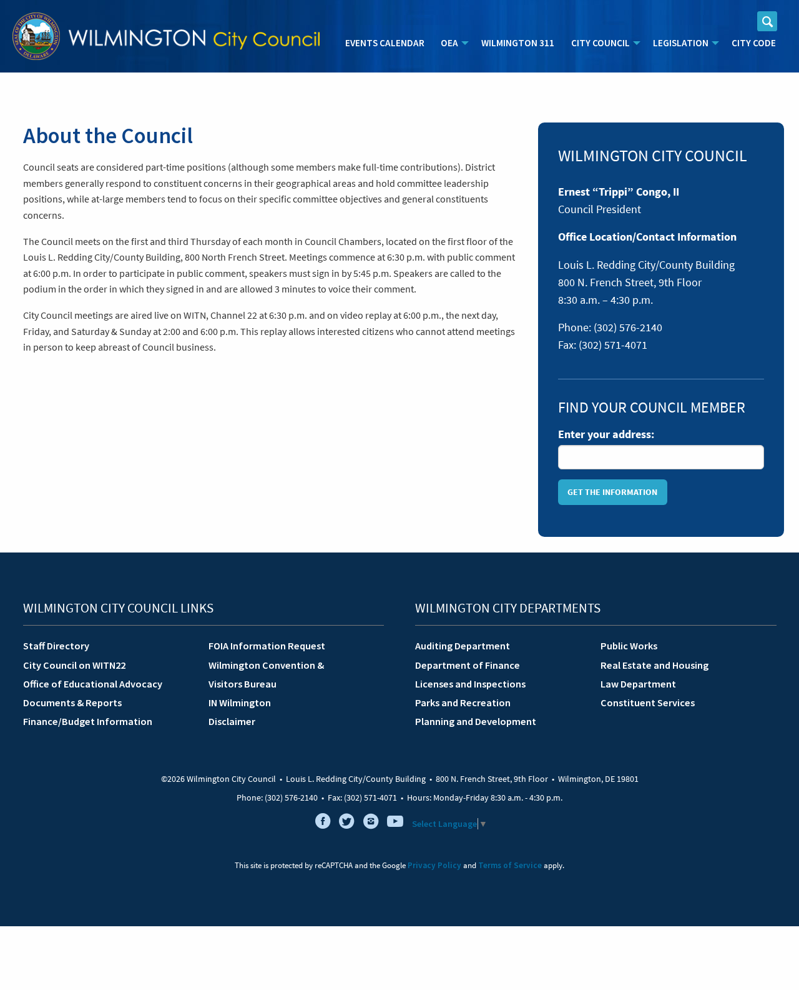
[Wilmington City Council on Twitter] (347, 823)
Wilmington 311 (517, 43)
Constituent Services (647, 702)
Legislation (680, 43)
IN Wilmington (239, 702)
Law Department (638, 684)
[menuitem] (385, 43)
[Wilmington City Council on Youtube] (395, 823)
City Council (600, 43)
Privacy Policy (434, 865)
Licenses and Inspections (470, 684)
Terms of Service (510, 865)
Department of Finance (467, 665)
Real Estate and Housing (654, 665)
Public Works (628, 645)
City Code (754, 43)
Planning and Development (475, 721)
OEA (449, 43)
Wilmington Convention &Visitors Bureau (266, 674)
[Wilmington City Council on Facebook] (322, 823)
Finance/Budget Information (87, 721)
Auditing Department (462, 645)
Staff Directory (56, 645)
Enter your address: (606, 434)
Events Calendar (384, 43)
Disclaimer (231, 721)
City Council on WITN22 (74, 665)
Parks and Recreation (463, 702)
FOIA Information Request (266, 645)
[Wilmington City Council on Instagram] (371, 823)
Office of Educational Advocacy (92, 684)
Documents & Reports (72, 702)
